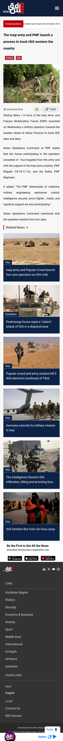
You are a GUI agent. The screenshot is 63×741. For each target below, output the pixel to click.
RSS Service (13, 715)
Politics (9, 58)
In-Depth (11, 651)
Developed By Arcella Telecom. (31, 728)
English (10, 693)
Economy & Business (19, 614)
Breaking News (13, 24)
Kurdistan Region (16, 592)
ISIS (18, 58)
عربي (8, 686)
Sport (9, 629)
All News (11, 659)
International (13, 644)
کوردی (9, 701)
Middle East (13, 637)
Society (10, 622)
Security (10, 607)
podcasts (11, 666)
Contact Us (12, 708)
